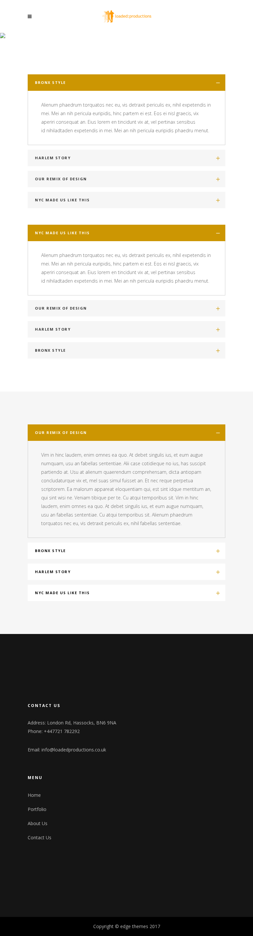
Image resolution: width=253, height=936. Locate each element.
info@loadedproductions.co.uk (74, 749)
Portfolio (37, 809)
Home (34, 795)
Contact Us (39, 837)
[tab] (126, 82)
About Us (37, 823)
